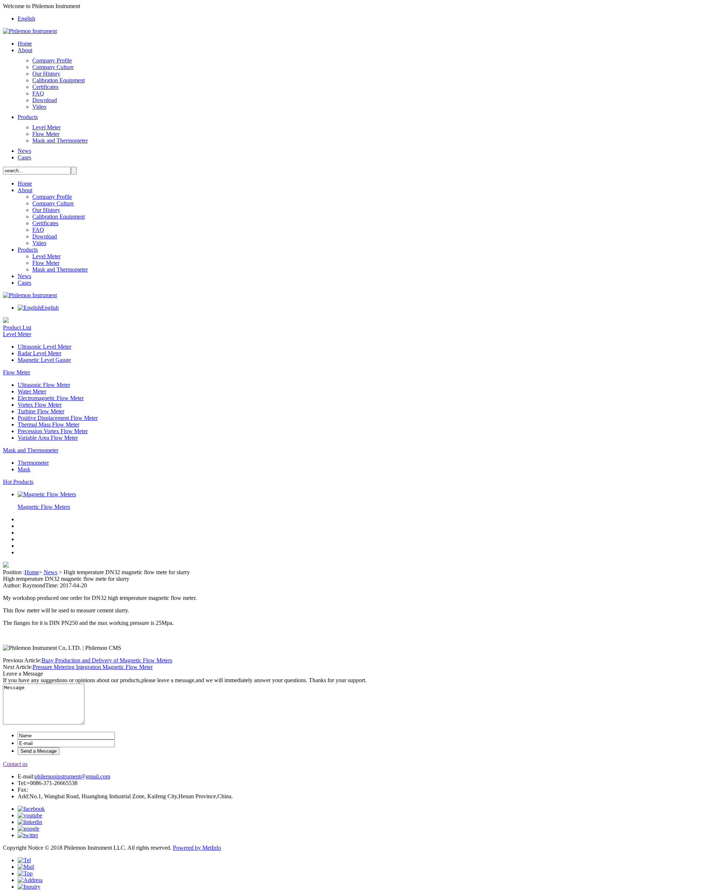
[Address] (30, 880)
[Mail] (26, 867)
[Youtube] (30, 815)
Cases (24, 157)
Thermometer (33, 463)
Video (39, 107)
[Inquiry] (29, 887)
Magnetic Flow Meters (44, 507)
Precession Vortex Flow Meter (53, 431)
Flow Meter (45, 134)
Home (25, 43)
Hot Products (18, 482)
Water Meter (32, 391)
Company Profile (52, 60)
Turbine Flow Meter (41, 411)
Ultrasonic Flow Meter (44, 385)
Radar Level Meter (39, 353)
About (25, 50)
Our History (46, 74)
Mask (24, 469)
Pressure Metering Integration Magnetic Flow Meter (93, 667)
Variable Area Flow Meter (48, 438)
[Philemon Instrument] (30, 31)
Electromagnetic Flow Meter (51, 398)
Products (28, 117)
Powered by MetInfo (197, 848)
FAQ (38, 93)
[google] (28, 828)
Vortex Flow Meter (40, 405)
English (26, 18)
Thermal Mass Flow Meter (48, 424)
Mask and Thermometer (60, 140)
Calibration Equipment (58, 80)
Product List (17, 327)
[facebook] (31, 809)
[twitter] (28, 835)
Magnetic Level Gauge (44, 360)
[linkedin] (30, 822)
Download (44, 100)
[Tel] (24, 860)
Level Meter (46, 127)
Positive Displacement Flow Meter (58, 418)
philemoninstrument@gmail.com (72, 776)
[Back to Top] (25, 873)
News (24, 151)
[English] (29, 308)
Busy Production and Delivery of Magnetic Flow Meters (106, 660)
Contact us (15, 764)
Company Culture (53, 67)
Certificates (45, 87)
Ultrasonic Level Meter (44, 346)
